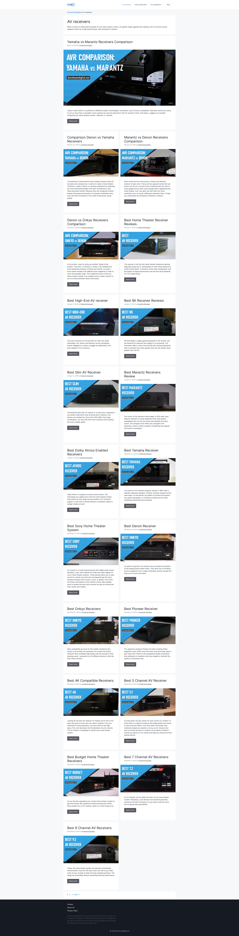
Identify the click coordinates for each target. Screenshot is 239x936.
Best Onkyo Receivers (84, 609)
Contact (70, 904)
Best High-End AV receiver (87, 300)
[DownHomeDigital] (71, 5)
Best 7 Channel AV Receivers (146, 757)
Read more (73, 121)
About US (71, 907)
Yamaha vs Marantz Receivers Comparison (100, 42)
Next (77, 894)
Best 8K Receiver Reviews (144, 300)
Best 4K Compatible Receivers (90, 680)
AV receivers (127, 5)
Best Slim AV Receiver (84, 372)
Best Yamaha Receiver (141, 450)
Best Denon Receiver (140, 526)
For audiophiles (156, 5)
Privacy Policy (72, 911)
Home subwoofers (141, 5)
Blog (168, 5)
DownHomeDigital (74, 12)
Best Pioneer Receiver (141, 609)
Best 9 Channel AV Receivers (89, 828)
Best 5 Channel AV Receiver (145, 680)
